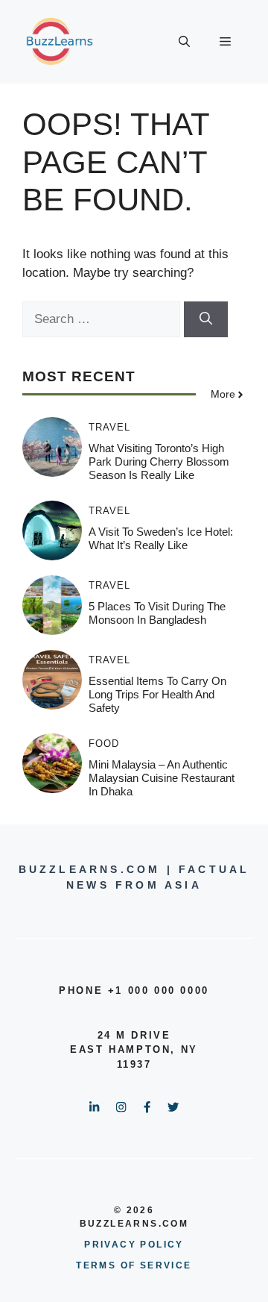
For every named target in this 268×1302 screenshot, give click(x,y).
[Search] (206, 319)
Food (104, 743)
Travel (109, 427)
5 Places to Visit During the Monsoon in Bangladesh (157, 613)
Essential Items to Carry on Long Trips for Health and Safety (157, 694)
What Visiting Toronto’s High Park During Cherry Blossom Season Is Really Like (159, 461)
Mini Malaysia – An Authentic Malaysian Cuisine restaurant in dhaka (161, 778)
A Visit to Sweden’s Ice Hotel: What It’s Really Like (161, 538)
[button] (184, 41)
